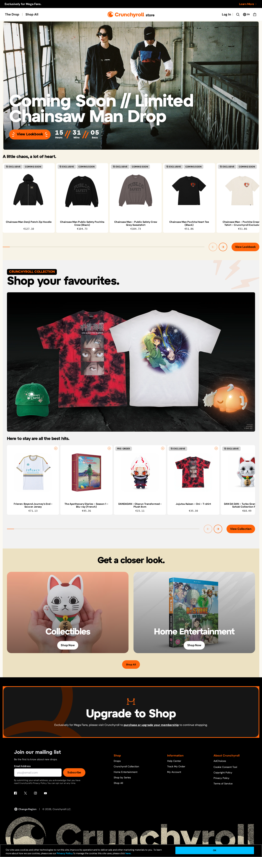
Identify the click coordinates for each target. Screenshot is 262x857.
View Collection (240, 529)
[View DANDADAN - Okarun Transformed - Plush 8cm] (140, 473)
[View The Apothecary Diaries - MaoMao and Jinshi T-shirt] (168, 349)
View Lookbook (30, 134)
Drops (117, 761)
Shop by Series (122, 777)
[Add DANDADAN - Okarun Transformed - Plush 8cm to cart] (163, 448)
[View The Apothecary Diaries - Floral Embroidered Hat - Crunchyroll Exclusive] (31, 394)
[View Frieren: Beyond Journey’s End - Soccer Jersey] (33, 473)
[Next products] (223, 247)
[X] (25, 793)
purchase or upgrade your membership (151, 725)
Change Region (27, 809)
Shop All (31, 14)
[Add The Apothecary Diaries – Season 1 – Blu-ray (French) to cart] (109, 448)
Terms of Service (223, 783)
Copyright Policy (223, 772)
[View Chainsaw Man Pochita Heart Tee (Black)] (189, 191)
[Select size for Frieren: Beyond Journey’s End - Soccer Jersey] (56, 448)
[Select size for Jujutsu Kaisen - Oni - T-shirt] (216, 448)
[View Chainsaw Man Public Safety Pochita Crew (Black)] (82, 191)
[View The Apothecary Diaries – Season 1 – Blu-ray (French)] (86, 473)
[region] (131, 198)
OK (214, 850)
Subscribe (74, 772)
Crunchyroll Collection (126, 766)
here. (128, 853)
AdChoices (220, 761)
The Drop (12, 14)
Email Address (22, 766)
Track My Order (176, 766)
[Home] (131, 14)
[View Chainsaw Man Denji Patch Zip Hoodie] (28, 191)
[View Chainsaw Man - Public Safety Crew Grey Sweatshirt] (135, 191)
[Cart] (254, 14)
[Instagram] (35, 793)
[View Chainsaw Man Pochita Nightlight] (230, 396)
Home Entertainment (125, 772)
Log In (226, 14)
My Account (174, 772)
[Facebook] (15, 793)
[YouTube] (45, 793)
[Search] (237, 14)
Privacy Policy (221, 778)
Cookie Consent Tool (225, 767)
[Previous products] (213, 247)
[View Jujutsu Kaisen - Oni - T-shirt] (93, 349)
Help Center (174, 761)
